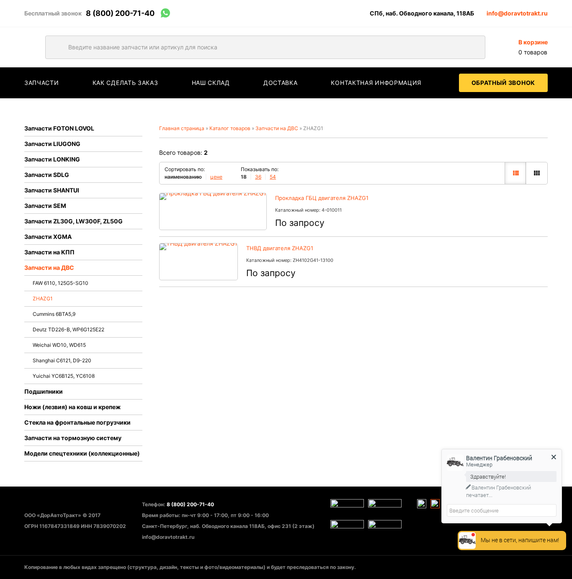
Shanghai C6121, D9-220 (62, 360)
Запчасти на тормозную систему (72, 437)
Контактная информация (376, 82)
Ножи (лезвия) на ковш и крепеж (72, 406)
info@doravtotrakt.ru (517, 13)
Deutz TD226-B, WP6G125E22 (68, 329)
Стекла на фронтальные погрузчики (77, 422)
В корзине (533, 42)
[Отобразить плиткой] (536, 173)
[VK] (435, 503)
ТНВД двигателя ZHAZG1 (279, 248)
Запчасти (41, 82)
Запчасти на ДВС (49, 267)
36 (258, 177)
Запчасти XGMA (48, 236)
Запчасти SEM (45, 205)
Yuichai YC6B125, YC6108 (64, 376)
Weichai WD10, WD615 (59, 345)
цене (216, 177)
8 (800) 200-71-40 (120, 13)
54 (273, 177)
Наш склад (211, 82)
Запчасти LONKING (52, 159)
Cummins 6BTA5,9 (54, 314)
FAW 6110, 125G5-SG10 (60, 283)
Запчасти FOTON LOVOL (59, 128)
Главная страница (181, 128)
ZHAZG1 (43, 298)
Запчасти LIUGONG (52, 143)
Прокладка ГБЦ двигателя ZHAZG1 (321, 198)
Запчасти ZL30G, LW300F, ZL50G (73, 221)
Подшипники (43, 391)
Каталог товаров (229, 128)
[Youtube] (421, 503)
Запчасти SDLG (46, 174)
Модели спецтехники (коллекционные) (82, 453)
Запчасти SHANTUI (51, 190)
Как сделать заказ (125, 82)
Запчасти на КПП (49, 252)
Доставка (280, 82)
